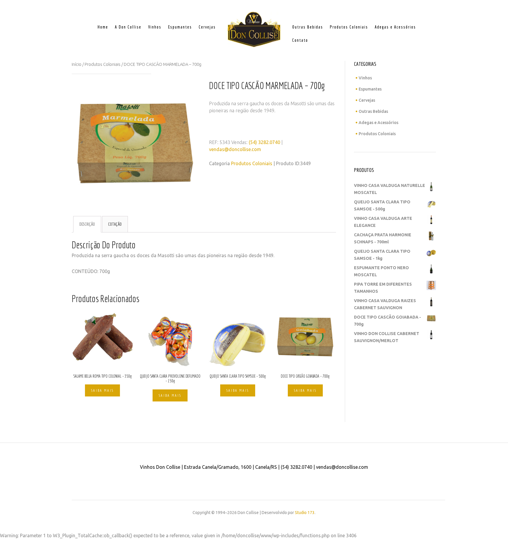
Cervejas (207, 27)
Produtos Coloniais (349, 27)
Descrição (87, 224)
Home (103, 27)
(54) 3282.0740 (264, 142)
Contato (300, 40)
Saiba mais (102, 390)
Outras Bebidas (307, 27)
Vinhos (154, 27)
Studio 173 (305, 512)
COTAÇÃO (115, 224)
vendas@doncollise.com (235, 149)
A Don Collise (128, 27)
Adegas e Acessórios (395, 27)
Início (76, 64)
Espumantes (180, 27)
